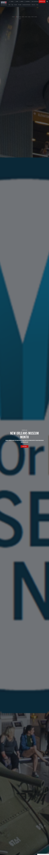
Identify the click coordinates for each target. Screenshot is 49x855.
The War (19, 4)
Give (37, 4)
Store (17, 1)
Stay (12, 4)
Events (15, 4)
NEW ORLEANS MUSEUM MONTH (24, 435)
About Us (33, 4)
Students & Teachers (26, 4)
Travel (12, 1)
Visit (9, 4)
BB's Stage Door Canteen (37, 1)
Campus (21, 1)
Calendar (28, 1)
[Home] (3, 3)
